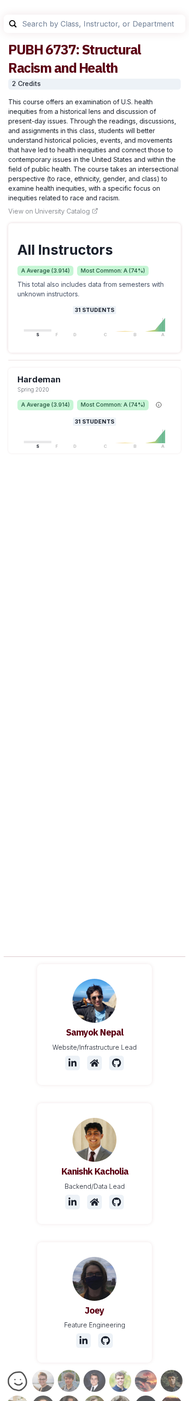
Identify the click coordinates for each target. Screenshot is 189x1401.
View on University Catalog (49, 211)
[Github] (116, 1063)
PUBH (25, 49)
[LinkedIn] (72, 1063)
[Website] (94, 1063)
